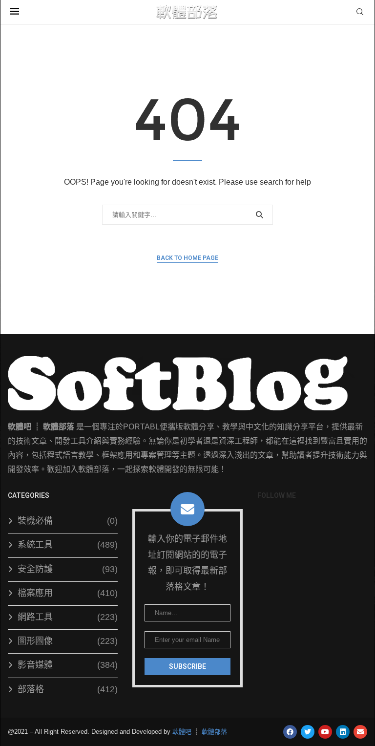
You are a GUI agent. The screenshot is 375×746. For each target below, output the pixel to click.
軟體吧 (181, 731)
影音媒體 (68, 665)
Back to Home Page (187, 258)
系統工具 (68, 545)
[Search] (360, 12)
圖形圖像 (68, 641)
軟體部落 (214, 731)
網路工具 (68, 617)
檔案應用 (68, 593)
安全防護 (68, 569)
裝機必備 (68, 521)
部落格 (68, 689)
